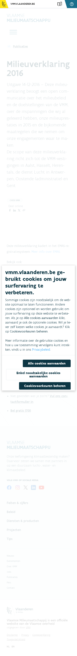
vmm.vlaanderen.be (22, 3)
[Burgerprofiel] (59, 4)
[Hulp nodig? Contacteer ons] (72, 4)
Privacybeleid (41, 349)
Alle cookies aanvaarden (47, 363)
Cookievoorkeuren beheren (45, 386)
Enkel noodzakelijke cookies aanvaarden (38, 374)
